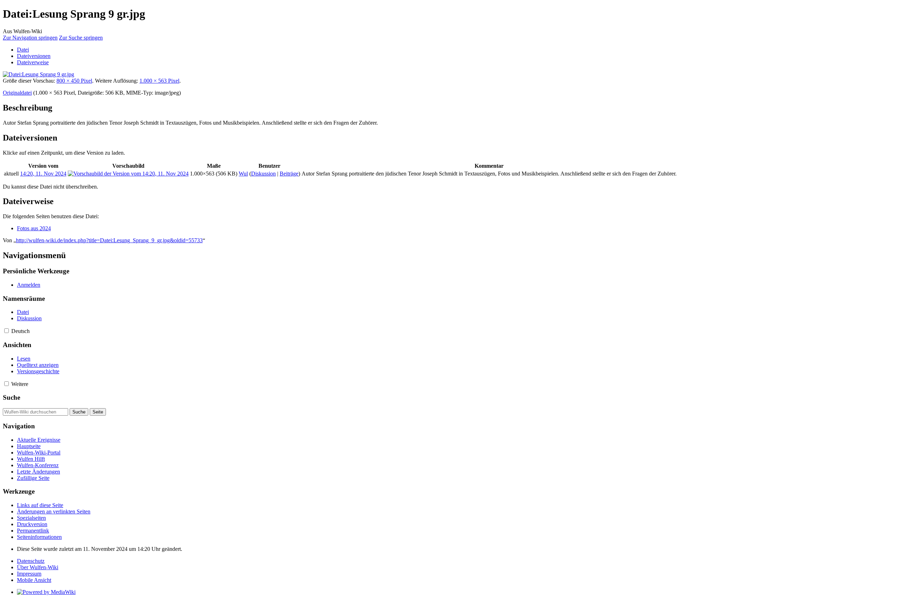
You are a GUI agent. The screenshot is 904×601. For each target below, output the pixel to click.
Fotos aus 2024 (34, 228)
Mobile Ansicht (34, 580)
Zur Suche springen (81, 38)
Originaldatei (17, 93)
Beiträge (289, 174)
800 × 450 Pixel (74, 81)
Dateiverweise (33, 62)
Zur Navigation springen (30, 38)
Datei (23, 50)
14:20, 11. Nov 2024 (43, 174)
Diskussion (263, 174)
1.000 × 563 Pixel (159, 81)
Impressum (29, 574)
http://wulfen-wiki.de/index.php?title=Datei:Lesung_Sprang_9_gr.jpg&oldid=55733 (109, 240)
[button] (6, 330)
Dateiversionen (33, 56)
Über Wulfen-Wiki (37, 567)
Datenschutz (30, 561)
